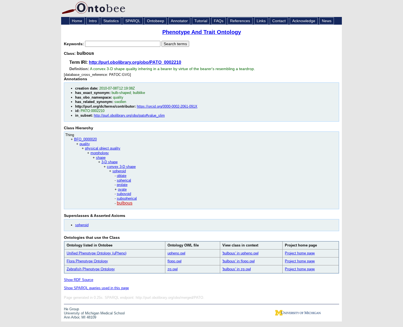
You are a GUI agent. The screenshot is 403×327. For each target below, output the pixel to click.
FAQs (218, 21)
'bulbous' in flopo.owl (238, 261)
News (326, 21)
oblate (121, 176)
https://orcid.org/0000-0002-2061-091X (167, 106)
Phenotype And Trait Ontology (201, 32)
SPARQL (132, 21)
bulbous (124, 203)
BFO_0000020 (85, 139)
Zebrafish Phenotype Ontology (91, 269)
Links (261, 21)
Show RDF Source (78, 280)
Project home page (300, 253)
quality (85, 144)
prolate (122, 185)
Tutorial (200, 21)
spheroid (119, 171)
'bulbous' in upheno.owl (240, 253)
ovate (122, 189)
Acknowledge (303, 21)
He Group (71, 309)
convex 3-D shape (121, 167)
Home (77, 21)
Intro (93, 21)
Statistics (111, 21)
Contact (279, 21)
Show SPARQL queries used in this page (96, 288)
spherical (124, 180)
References (240, 21)
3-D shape (109, 162)
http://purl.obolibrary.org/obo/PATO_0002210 (135, 62)
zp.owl (173, 269)
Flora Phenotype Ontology (87, 261)
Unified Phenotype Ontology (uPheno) (96, 253)
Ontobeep (155, 21)
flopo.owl (174, 261)
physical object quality (102, 148)
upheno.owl (176, 253)
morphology (99, 153)
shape (101, 158)
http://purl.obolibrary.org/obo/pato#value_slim (129, 115)
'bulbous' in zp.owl (236, 269)
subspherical (127, 198)
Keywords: (74, 44)
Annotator (179, 21)
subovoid (124, 194)
